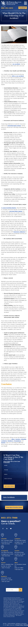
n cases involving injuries (9, 208)
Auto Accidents (9, 497)
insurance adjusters (19, 231)
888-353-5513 (7, 8)
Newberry (10, 441)
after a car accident (18, 76)
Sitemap (26, 625)
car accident (16, 64)
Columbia (23, 439)
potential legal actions (14, 125)
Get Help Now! (9, 486)
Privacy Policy (19, 625)
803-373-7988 (9, 517)
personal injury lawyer (15, 211)
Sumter (3, 442)
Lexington (4, 441)
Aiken (13, 439)
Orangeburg (17, 441)
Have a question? (11, 522)
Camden (17, 439)
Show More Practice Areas (14, 507)
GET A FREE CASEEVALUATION (22, 8)
